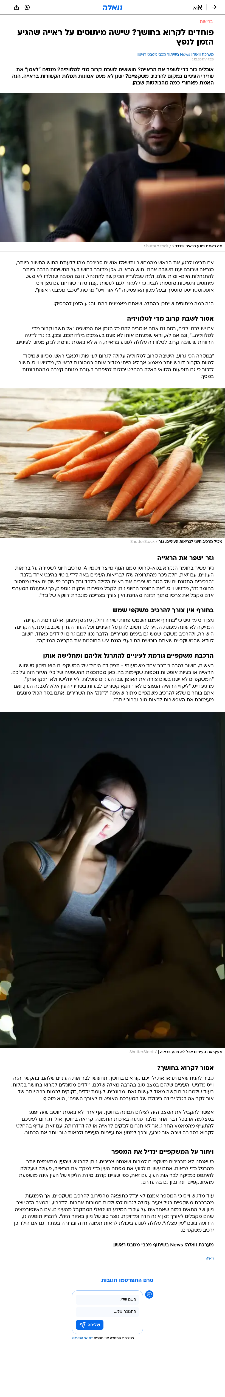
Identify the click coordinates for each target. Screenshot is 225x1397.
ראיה (210, 1258)
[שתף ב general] (16, 7)
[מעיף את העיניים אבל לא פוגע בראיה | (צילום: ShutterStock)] (112, 884)
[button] (197, 7)
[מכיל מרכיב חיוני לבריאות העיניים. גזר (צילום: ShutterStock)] (112, 467)
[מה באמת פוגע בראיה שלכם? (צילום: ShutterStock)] (112, 172)
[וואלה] (112, 7)
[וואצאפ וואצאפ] (27, 7)
